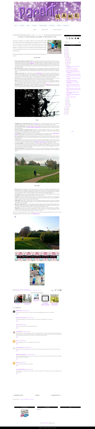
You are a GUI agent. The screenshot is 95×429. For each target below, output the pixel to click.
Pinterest (35, 290)
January (67, 106)
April (67, 101)
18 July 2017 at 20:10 (22, 362)
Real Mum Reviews (36, 213)
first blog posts (39, 73)
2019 (66, 53)
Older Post (55, 395)
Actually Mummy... (19, 331)
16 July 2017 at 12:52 (25, 310)
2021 (66, 50)
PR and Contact (57, 29)
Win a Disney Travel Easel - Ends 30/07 (72, 84)
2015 (66, 109)
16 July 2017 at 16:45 (26, 331)
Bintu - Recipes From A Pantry (21, 317)
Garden (17, 290)
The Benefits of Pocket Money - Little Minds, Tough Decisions (54, 304)
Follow (72, 131)
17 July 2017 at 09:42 (21, 340)
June (67, 98)
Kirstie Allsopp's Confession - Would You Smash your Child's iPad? (45, 304)
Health (21, 290)
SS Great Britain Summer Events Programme (73, 74)
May (67, 100)
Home (15, 25)
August (67, 63)
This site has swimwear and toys (40, 142)
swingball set (48, 84)
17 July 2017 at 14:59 (27, 347)
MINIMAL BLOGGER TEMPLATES (45, 427)
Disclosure (45, 29)
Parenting (30, 290)
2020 (66, 51)
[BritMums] (24, 417)
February (67, 104)
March (67, 103)
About (35, 29)
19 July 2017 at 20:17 (29, 369)
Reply (17, 320)
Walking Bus (32, 63)
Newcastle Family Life (20, 347)
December (68, 57)
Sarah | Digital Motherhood (20, 369)
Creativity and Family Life (18, 304)
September (68, 62)
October (67, 60)
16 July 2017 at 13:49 (22, 324)
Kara (17, 340)
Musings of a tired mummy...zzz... (21, 354)
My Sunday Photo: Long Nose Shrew (72, 70)
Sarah (17, 324)
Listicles (25, 290)
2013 (66, 112)
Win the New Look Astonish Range (71, 68)
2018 (66, 54)
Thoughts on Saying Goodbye (71, 96)
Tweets (39, 290)
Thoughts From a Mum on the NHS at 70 (27, 304)
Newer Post (18, 395)
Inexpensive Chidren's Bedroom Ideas (36, 300)
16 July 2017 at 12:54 (30, 317)
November (68, 59)
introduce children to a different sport (34, 127)
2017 (66, 56)
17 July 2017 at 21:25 (31, 354)
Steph (17, 362)
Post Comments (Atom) (27, 399)
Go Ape (35, 123)
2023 (66, 47)
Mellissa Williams (19, 310)
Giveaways (66, 25)
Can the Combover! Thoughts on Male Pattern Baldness (72, 92)
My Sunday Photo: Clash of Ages (71, 80)
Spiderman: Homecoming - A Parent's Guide (73, 88)
